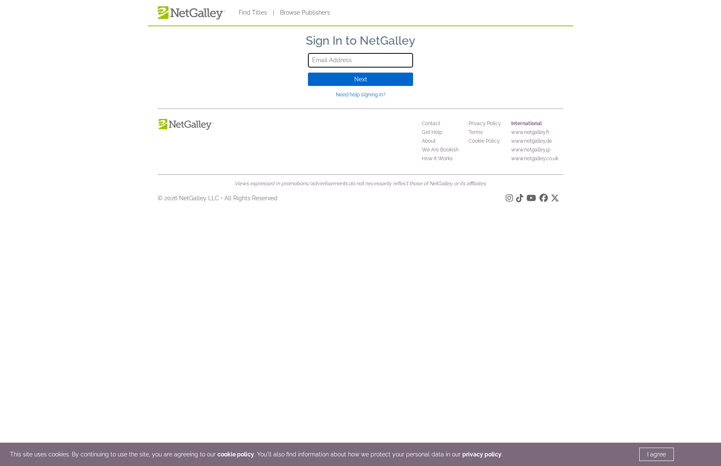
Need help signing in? (361, 95)
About (429, 141)
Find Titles (253, 12)
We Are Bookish (440, 150)
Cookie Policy (484, 141)
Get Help (432, 132)
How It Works (437, 158)
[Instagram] (509, 199)
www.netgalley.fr (530, 132)
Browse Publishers (305, 12)
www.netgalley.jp (530, 150)
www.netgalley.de (531, 141)
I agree (656, 454)
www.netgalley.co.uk (534, 158)
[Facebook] (543, 199)
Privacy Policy (485, 123)
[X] (555, 199)
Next (360, 79)
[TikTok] (520, 199)
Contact (431, 123)
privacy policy (482, 454)
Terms (476, 132)
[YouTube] (531, 199)
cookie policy (235, 454)
